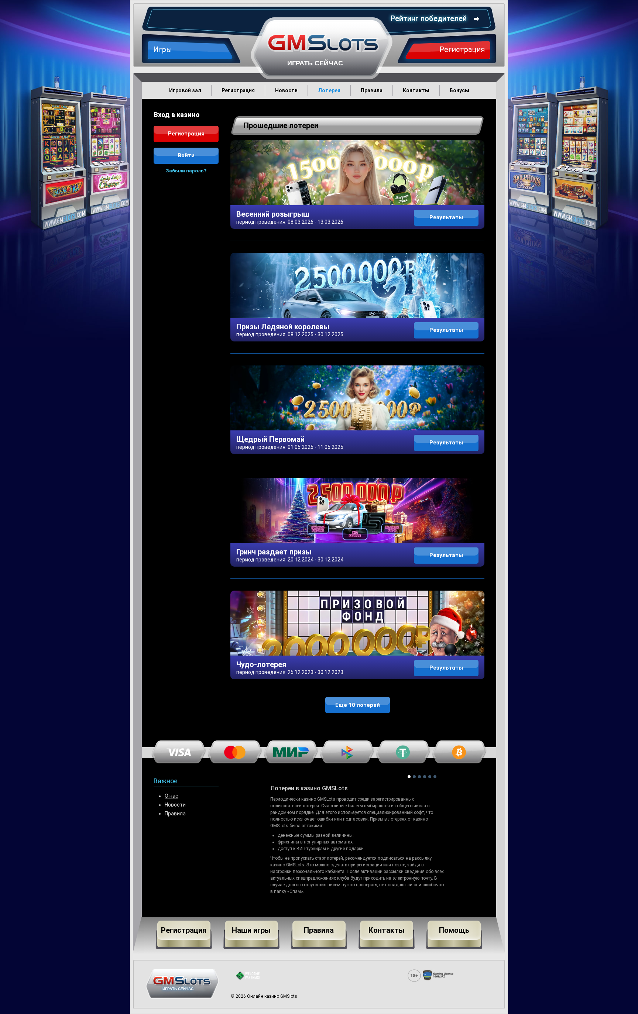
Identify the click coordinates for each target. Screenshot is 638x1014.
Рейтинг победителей (429, 18)
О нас (171, 796)
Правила (175, 814)
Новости (175, 805)
